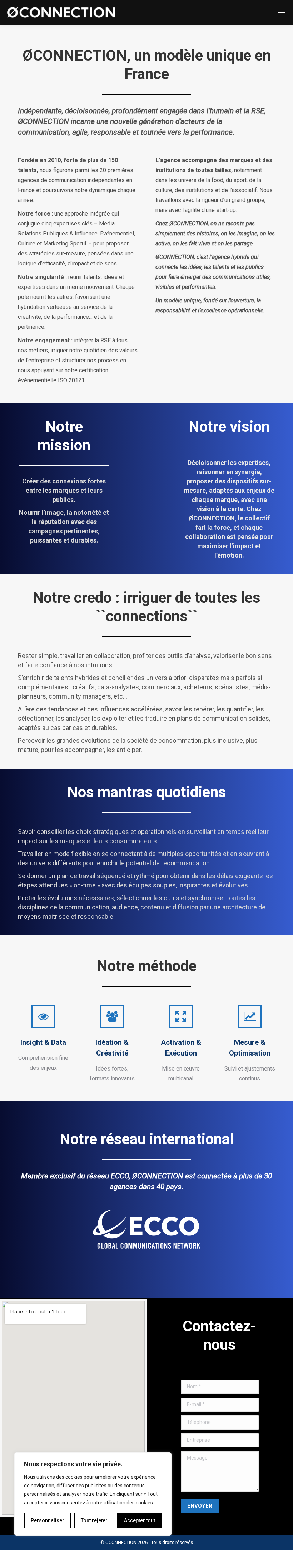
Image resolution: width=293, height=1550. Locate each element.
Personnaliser (47, 1520)
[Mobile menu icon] (281, 12)
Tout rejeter (94, 1520)
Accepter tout (139, 1520)
